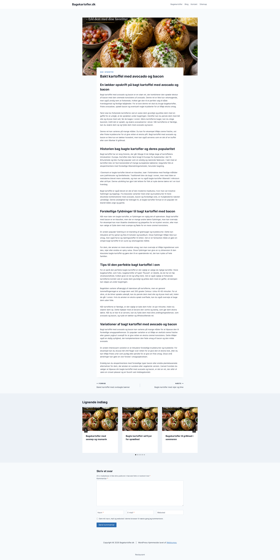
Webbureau (172, 542)
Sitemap (203, 4)
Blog (186, 4)
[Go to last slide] (86, 430)
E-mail (131, 512)
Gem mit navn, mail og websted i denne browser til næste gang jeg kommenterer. (131, 519)
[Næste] (194, 430)
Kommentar (102, 478)
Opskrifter (109, 72)
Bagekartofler (176, 4)
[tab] (135, 454)
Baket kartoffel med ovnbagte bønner (113, 385)
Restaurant (140, 555)
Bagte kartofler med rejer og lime (168, 385)
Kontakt (194, 4)
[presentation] (100, 419)
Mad (101, 72)
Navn (101, 512)
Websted (161, 512)
